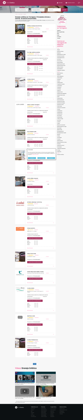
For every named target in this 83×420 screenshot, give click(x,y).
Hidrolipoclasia (59, 112)
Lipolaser (58, 121)
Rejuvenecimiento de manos (62, 142)
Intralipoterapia (59, 117)
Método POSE (59, 129)
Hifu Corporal (59, 115)
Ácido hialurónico (60, 73)
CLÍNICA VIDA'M (30, 79)
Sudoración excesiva (60, 145)
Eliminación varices (60, 104)
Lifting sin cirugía (60, 118)
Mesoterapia (59, 128)
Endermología (59, 106)
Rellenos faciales (60, 67)
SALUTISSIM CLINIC (31, 131)
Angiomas (59, 74)
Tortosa (58, 38)
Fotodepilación (59, 110)
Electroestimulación (60, 99)
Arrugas (58, 49)
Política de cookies (35, 154)
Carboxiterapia (59, 77)
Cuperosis (59, 90)
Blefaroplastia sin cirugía (61, 54)
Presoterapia (59, 137)
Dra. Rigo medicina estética (33, 52)
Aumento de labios (60, 51)
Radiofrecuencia (60, 140)
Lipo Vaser (59, 120)
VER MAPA (47, 55)
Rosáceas (59, 143)
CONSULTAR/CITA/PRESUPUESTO (34, 36)
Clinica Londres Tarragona (33, 104)
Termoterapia (59, 146)
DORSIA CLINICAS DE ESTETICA (34, 26)
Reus (58, 33)
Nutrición (58, 134)
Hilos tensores (59, 60)
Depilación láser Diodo (61, 95)
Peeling (58, 135)
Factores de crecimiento (61, 107)
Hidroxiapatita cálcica (60, 57)
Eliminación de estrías (61, 101)
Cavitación (59, 79)
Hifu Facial (59, 59)
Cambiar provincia (22, 7)
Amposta (58, 30)
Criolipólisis (59, 87)
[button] (40, 46)
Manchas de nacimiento (61, 124)
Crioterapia (59, 88)
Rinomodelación (60, 68)
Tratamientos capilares (61, 70)
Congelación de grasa (60, 84)
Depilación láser (60, 91)
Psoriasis (58, 139)
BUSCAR (64, 9)
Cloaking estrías (60, 82)
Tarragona (59, 36)
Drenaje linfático (60, 98)
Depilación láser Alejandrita (61, 93)
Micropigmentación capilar (61, 132)
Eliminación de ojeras (60, 56)
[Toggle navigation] (79, 2)
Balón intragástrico (60, 76)
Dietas (58, 96)
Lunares (58, 123)
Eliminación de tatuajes (61, 102)
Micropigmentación (60, 131)
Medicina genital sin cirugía (61, 126)
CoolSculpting (59, 85)
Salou (58, 35)
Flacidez (58, 109)
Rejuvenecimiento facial (61, 65)
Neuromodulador (60, 62)
